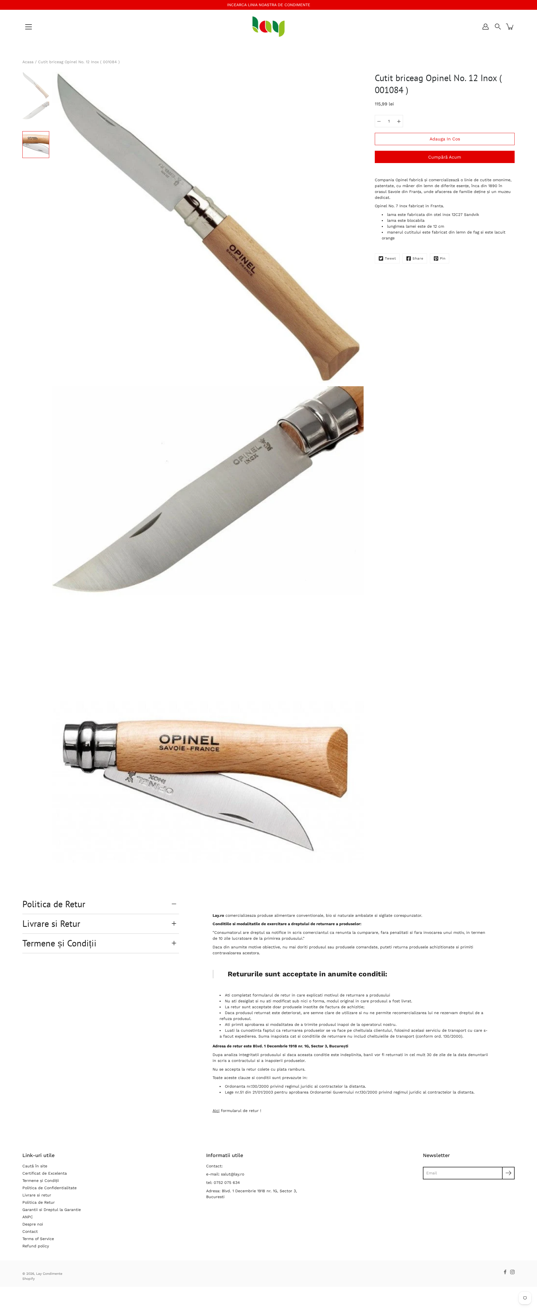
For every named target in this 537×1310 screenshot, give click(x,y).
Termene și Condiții (59, 943)
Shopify (28, 1279)
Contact (30, 1231)
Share (418, 258)
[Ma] (399, 121)
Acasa (28, 62)
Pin (443, 258)
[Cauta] (497, 26)
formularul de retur (271, 995)
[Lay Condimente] (268, 27)
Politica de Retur (53, 904)
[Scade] (379, 121)
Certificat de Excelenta (44, 1173)
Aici (216, 1110)
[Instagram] (512, 1272)
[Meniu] (28, 27)
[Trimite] (508, 1173)
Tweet (390, 258)
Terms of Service (38, 1238)
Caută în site (34, 1166)
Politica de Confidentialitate (49, 1188)
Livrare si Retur (51, 923)
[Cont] (485, 26)
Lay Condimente (49, 1274)
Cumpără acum (444, 156)
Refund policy (35, 1246)
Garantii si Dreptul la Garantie (51, 1209)
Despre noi (32, 1224)
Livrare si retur (36, 1195)
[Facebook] (505, 1272)
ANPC (27, 1217)
